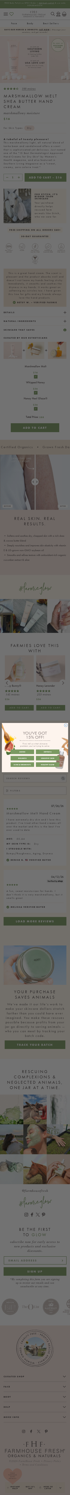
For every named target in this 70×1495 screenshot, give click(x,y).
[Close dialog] (65, 725)
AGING (22, 752)
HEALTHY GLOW (47, 764)
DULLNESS (22, 758)
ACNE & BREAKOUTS (22, 764)
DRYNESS (48, 752)
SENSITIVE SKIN (47, 758)
